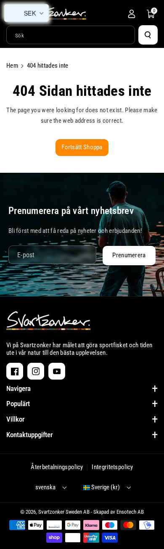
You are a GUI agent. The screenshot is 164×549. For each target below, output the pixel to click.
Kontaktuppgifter (29, 434)
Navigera (18, 388)
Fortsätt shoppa (82, 147)
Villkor (15, 419)
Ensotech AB (130, 512)
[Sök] (148, 35)
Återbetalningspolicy (57, 467)
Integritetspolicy (112, 467)
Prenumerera (128, 255)
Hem (12, 65)
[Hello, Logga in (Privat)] (131, 14)
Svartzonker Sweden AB (64, 512)
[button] (151, 14)
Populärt (18, 403)
